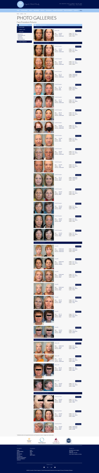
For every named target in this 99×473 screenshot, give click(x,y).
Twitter (48, 467)
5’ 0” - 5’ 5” (74, 33)
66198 (73, 429)
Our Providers (24, 10)
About (30, 10)
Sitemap (70, 470)
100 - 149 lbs (75, 62)
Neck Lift (20, 37)
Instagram (55, 467)
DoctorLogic (57, 470)
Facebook (44, 467)
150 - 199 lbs (75, 34)
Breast (22, 29)
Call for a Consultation (75, 454)
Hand (31, 453)
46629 (73, 416)
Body (21, 27)
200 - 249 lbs (75, 288)
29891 (73, 402)
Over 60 (60, 33)
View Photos (78, 30)
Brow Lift (20, 34)
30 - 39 (60, 87)
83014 (73, 361)
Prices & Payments (68, 10)
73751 (73, 302)
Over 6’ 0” (74, 87)
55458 (73, 386)
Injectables (22, 41)
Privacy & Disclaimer (64, 470)
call (81, 10)
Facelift (20, 36)
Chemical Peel (21, 39)
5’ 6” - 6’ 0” (74, 138)
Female (60, 34)
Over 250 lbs (74, 88)
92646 (73, 348)
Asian (60, 221)
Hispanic (60, 264)
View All (26, 25)
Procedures (36, 10)
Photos (42, 10)
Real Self (51, 467)
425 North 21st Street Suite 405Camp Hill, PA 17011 (70, 4)
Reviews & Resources (57, 10)
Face (21, 31)
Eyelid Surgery (21, 35)
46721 (73, 332)
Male (60, 88)
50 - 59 (60, 74)
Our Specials (49, 10)
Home (18, 10)
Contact (76, 10)
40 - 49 (60, 112)
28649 (73, 316)
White (60, 89)
